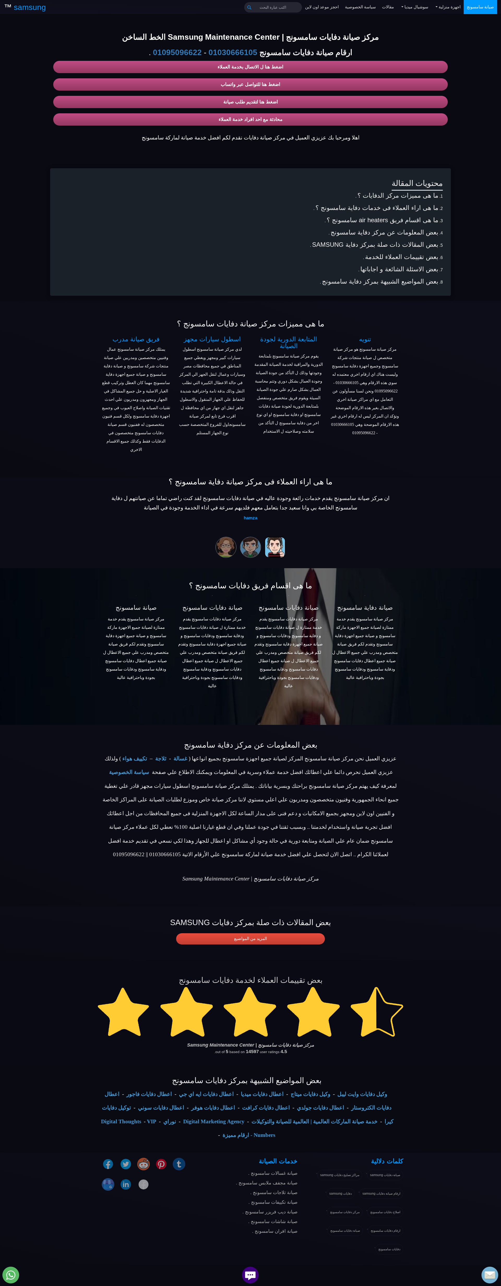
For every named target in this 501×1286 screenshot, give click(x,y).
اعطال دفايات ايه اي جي (206, 1094)
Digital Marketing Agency (213, 1121)
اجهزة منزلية (449, 7)
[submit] (249, 7)
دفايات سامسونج (389, 1249)
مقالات (388, 7)
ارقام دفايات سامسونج (385, 1230)
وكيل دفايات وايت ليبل (362, 1094)
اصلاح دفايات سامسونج (385, 1212)
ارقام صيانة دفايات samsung (381, 1193)
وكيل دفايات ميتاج (310, 1094)
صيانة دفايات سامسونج (212, 607)
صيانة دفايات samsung (385, 1175)
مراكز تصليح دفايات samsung (339, 1175)
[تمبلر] (179, 1164)
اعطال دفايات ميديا (262, 1094)
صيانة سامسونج (480, 7)
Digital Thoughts (121, 1121)
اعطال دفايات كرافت (266, 1108)
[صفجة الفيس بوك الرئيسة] (143, 1184)
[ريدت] (143, 1164)
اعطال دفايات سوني (161, 1108)
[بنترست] (161, 1164)
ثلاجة (160, 758)
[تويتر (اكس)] (126, 1164)
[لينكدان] (126, 1184)
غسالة (180, 758)
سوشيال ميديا (415, 7)
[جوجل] (108, 1184)
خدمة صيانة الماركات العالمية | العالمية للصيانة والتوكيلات (315, 1121)
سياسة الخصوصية (360, 7)
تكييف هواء (134, 758)
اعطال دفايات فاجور (149, 1094)
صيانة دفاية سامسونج (365, 607)
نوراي (169, 1121)
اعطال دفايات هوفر (213, 1108)
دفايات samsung (340, 1193)
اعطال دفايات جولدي (320, 1108)
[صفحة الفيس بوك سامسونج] (108, 1164)
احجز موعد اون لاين (322, 7)
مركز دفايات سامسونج (345, 1212)
